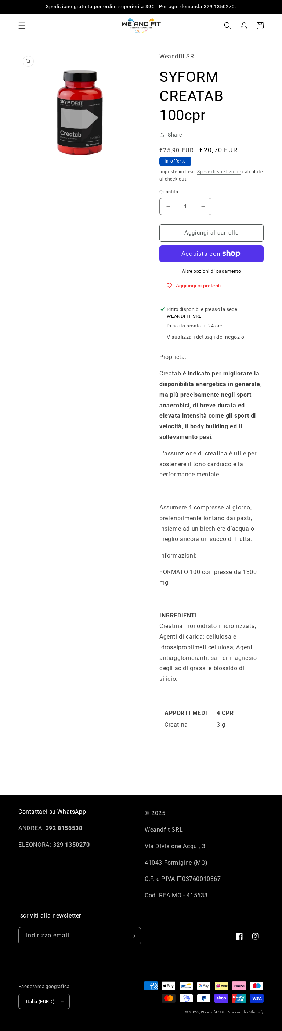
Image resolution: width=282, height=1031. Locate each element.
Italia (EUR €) (40, 1001)
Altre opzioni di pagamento (211, 271)
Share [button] (175, 135)
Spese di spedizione (219, 171)
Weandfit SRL (213, 1012)
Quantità (168, 192)
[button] (22, 26)
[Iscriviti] (132, 935)
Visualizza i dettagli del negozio (206, 337)
